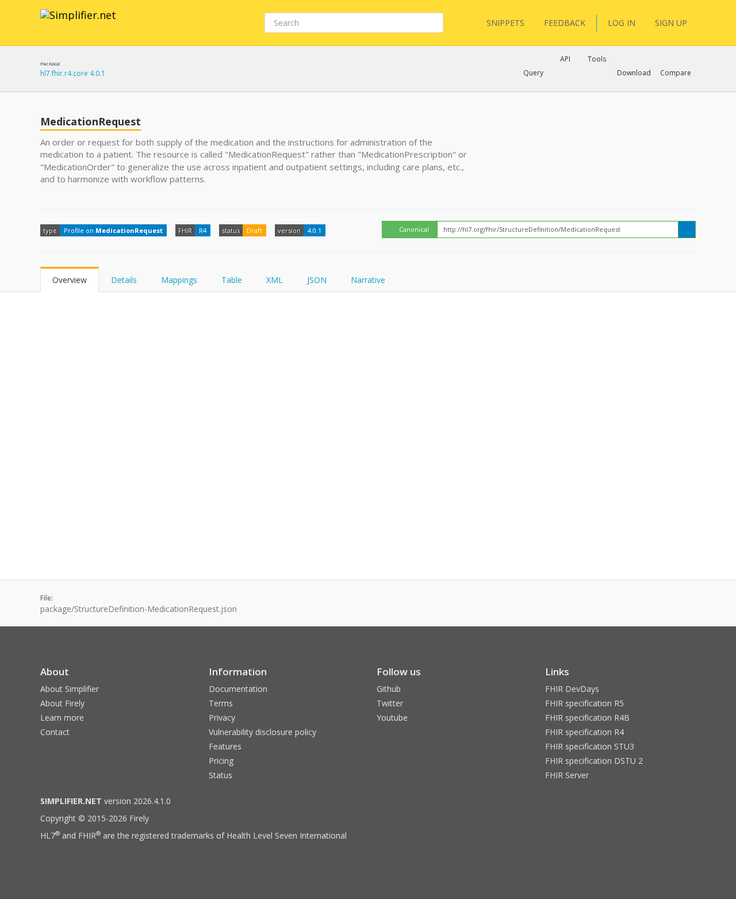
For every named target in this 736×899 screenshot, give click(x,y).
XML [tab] (274, 279)
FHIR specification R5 (584, 703)
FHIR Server (567, 775)
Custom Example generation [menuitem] (545, 88)
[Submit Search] (433, 23)
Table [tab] (231, 279)
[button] (533, 73)
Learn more (62, 717)
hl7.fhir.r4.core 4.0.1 (72, 73)
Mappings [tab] (179, 279)
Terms (221, 703)
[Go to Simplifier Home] (78, 22)
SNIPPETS (505, 22)
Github (389, 688)
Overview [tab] (69, 279)
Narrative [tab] (368, 279)
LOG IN (621, 22)
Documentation (238, 688)
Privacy (222, 717)
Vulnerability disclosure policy (262, 731)
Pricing (221, 760)
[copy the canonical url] (687, 229)
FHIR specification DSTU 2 (594, 760)
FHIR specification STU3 (589, 746)
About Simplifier (69, 688)
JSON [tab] (317, 279)
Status (220, 775)
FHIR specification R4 (584, 731)
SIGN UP (671, 22)
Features (225, 746)
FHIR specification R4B (587, 717)
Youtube (392, 717)
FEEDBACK (564, 22)
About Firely (62, 703)
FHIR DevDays (572, 688)
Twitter (390, 703)
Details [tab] (124, 279)
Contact (55, 731)
